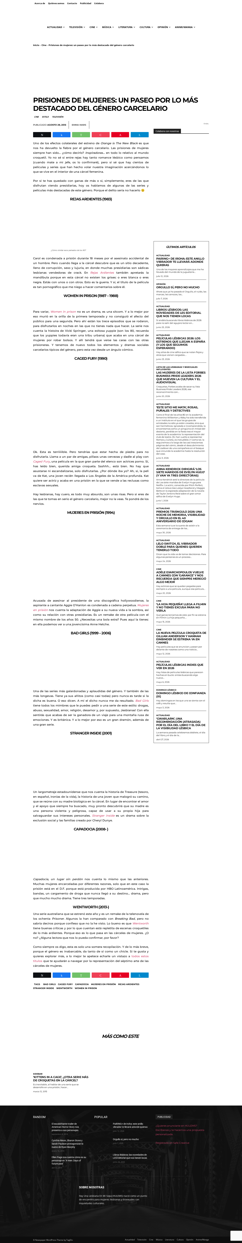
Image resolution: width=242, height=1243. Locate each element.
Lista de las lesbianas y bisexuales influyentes (177, 368)
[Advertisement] (121, 71)
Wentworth (64, 988)
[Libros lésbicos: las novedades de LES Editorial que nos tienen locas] (102, 1158)
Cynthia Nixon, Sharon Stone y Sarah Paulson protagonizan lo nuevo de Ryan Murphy (67, 1143)
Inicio (36, 45)
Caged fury (65, 984)
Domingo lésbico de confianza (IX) (181, 694)
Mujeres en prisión (103, 984)
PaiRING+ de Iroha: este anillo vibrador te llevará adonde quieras (180, 262)
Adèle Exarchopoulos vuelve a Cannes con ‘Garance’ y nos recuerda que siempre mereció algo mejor (181, 577)
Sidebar (37, 1074)
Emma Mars (79, 124)
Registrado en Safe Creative (172, 1142)
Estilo (45, 116)
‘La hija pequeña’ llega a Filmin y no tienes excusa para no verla (181, 607)
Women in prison (86, 988)
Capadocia (82, 984)
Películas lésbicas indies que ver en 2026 (179, 666)
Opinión (161, 284)
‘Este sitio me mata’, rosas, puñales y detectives (177, 409)
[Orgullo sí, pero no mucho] (102, 1143)
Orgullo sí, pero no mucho (178, 287)
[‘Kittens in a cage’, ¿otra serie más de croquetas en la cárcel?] (60, 1057)
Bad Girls (49, 984)
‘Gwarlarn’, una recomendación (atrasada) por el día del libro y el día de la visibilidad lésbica (180, 723)
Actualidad (163, 255)
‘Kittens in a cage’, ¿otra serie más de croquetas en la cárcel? (60, 1078)
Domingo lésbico (166, 690)
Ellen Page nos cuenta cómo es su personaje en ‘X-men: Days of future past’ (69, 1160)
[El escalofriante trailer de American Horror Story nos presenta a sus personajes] (41, 1128)
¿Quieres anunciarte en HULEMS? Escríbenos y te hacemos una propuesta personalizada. (180, 1130)
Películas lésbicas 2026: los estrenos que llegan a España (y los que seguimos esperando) (180, 343)
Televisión (57, 116)
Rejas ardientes (128, 984)
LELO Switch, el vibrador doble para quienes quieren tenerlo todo (179, 547)
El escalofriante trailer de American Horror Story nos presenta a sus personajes (65, 1127)
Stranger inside (43, 988)
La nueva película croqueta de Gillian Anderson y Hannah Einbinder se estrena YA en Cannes (181, 637)
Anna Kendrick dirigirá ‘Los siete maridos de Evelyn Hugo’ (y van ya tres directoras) (180, 472)
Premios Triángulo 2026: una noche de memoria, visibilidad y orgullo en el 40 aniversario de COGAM (180, 516)
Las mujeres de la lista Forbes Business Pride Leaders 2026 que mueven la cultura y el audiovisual (180, 377)
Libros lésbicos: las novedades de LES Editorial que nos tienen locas (178, 313)
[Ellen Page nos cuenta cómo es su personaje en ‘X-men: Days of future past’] (41, 1161)
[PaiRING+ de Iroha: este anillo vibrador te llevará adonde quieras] (102, 1128)
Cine (43, 45)
